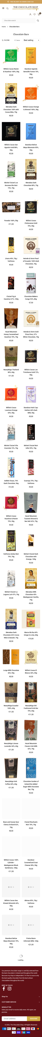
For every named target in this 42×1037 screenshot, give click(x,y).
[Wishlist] (34, 14)
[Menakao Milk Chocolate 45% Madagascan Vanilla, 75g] (31, 578)
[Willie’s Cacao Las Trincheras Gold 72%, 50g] (31, 356)
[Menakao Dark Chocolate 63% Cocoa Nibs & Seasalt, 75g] (11, 619)
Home (4, 27)
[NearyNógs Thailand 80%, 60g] (11, 356)
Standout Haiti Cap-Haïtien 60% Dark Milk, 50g (31, 410)
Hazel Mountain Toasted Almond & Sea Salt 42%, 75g (31, 518)
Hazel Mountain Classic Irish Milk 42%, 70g (31, 746)
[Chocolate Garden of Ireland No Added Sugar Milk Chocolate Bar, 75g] (31, 768)
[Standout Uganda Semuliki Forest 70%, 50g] (31, 55)
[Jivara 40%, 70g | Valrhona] (11, 245)
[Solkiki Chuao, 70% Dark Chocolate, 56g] (11, 467)
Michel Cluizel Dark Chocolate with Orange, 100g (31, 556)
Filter (6, 40)
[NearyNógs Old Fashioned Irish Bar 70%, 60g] (31, 692)
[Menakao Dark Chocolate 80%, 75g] (31, 169)
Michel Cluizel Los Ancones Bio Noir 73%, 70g (11, 185)
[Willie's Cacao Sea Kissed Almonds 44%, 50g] (11, 887)
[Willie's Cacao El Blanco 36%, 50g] (31, 657)
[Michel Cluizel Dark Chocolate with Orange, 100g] (31, 540)
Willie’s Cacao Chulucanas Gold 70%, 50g (31, 223)
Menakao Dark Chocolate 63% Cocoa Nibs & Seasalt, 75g (11, 635)
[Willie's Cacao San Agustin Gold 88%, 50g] (11, 131)
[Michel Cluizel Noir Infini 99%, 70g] (31, 432)
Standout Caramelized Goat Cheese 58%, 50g (31, 862)
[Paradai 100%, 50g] (11, 207)
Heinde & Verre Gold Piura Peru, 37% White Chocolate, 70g (31, 334)
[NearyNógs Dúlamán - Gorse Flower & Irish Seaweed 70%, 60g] (11, 963)
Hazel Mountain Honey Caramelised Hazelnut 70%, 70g (11, 334)
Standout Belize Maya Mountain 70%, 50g (11, 941)
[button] (3, 8)
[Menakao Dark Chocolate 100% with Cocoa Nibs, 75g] (11, 93)
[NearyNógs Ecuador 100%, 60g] (11, 692)
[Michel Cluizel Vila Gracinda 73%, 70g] (11, 432)
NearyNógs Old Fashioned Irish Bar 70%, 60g (31, 708)
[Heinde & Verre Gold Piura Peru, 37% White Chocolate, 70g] (31, 318)
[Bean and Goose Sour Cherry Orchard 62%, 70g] (11, 808)
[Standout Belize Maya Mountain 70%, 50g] (11, 925)
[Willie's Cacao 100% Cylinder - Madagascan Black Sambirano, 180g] (11, 846)
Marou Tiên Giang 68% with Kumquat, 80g (31, 1016)
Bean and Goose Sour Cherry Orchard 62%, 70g (11, 824)
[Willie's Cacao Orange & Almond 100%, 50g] (31, 93)
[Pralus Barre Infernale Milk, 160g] (31, 925)
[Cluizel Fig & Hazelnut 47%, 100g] (11, 283)
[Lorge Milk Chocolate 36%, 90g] (11, 657)
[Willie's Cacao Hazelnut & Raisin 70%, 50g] (11, 502)
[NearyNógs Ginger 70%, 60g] (31, 963)
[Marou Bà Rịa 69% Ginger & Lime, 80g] (31, 619)
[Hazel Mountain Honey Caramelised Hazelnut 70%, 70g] (11, 318)
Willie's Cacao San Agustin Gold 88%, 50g (11, 147)
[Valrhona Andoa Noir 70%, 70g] (11, 540)
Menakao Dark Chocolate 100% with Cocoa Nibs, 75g (11, 109)
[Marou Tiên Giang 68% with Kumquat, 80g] (31, 1001)
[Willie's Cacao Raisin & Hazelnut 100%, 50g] (11, 55)
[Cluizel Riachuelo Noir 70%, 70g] (31, 808)
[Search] (7, 8)
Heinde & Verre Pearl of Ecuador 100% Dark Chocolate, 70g (31, 261)
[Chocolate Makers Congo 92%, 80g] (31, 283)
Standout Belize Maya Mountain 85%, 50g (31, 147)
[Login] (30, 14)
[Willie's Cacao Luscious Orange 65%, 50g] (11, 394)
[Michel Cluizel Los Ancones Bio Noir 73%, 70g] (11, 169)
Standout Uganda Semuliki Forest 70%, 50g (31, 71)
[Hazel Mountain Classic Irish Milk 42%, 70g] (31, 730)
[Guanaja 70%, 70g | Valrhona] (31, 467)
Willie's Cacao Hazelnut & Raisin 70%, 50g (11, 518)
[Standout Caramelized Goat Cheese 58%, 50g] (31, 846)
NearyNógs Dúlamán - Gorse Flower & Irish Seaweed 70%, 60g (11, 979)
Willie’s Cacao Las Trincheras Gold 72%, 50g (31, 372)
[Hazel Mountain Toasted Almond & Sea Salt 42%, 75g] (31, 502)
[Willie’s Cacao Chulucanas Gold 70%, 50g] (31, 207)
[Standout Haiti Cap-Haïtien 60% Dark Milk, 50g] (31, 394)
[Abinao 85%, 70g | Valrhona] (31, 887)
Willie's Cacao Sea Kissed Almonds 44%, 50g (11, 903)
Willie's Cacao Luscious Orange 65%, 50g (11, 410)
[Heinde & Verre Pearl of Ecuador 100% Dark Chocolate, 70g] (31, 245)
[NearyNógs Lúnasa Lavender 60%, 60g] (11, 730)
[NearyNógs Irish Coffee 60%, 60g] (11, 768)
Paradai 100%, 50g (11, 221)
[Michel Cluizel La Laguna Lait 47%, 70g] (11, 578)
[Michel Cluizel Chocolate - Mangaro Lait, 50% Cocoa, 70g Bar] (11, 1001)
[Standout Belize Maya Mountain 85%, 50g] (31, 131)
